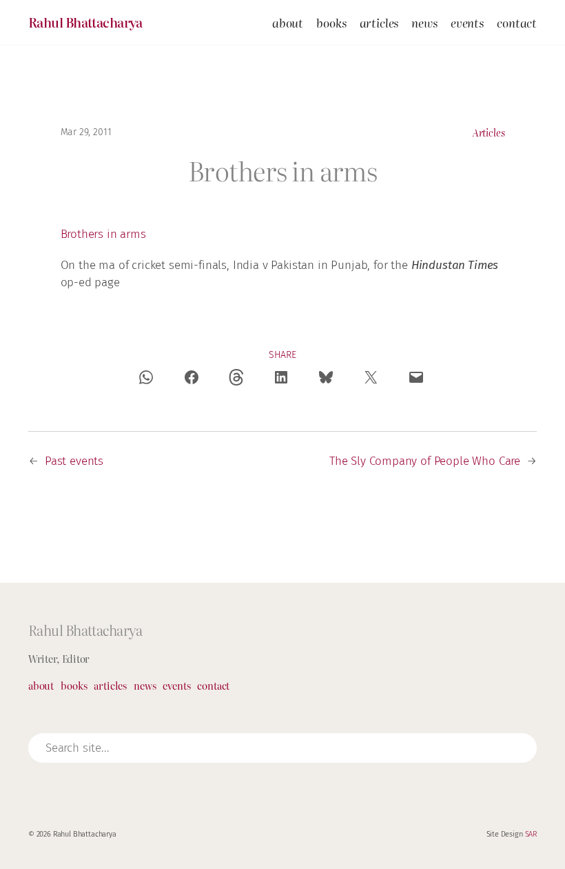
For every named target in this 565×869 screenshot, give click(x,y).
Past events (74, 461)
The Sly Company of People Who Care (424, 461)
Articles (488, 132)
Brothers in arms (103, 234)
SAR (531, 834)
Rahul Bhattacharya (85, 22)
